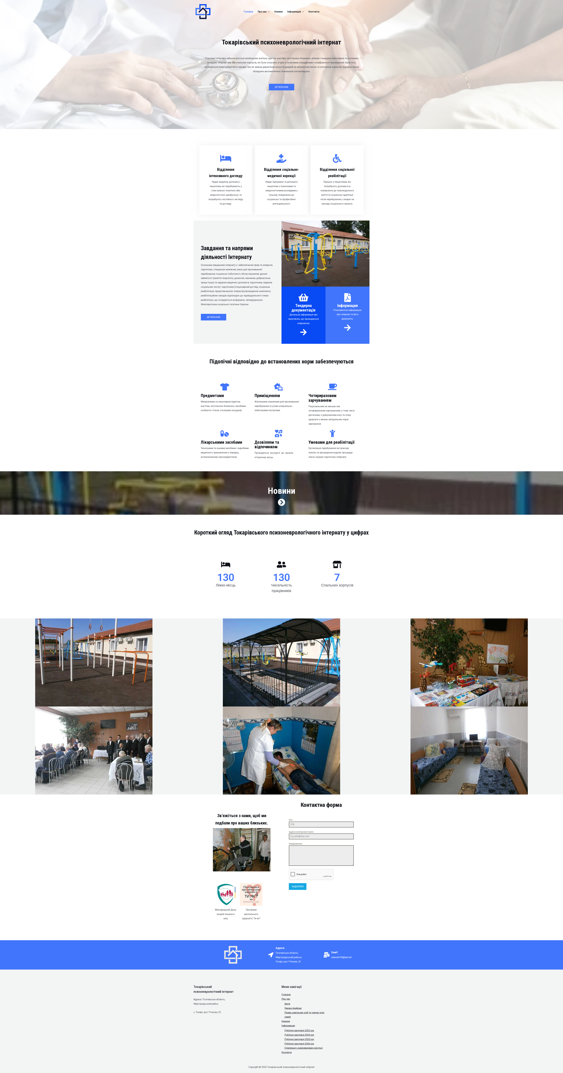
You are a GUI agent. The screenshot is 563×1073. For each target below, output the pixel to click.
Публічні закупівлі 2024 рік (299, 1035)
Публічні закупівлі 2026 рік (299, 1043)
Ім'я (290, 820)
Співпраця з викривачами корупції (303, 1048)
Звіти (287, 1003)
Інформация (288, 1025)
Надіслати (297, 886)
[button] (281, 87)
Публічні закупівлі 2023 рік (299, 1030)
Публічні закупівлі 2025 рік (299, 1039)
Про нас (286, 999)
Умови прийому (293, 1008)
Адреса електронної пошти (301, 832)
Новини (286, 1021)
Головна (286, 994)
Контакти (287, 1052)
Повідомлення (295, 844)
